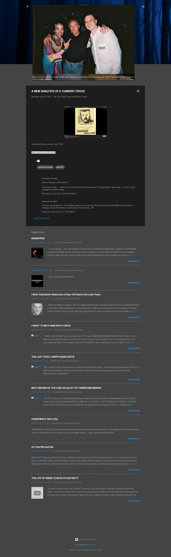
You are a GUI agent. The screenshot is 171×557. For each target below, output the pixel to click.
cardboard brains (45, 167)
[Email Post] (38, 162)
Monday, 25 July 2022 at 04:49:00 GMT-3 (59, 193)
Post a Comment (41, 218)
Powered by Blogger (87, 539)
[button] (138, 92)
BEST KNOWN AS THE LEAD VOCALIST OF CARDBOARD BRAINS (66, 387)
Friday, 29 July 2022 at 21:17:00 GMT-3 (58, 212)
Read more (134, 261)
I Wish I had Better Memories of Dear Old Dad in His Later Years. (66, 294)
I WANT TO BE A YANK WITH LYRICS (51, 325)
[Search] (143, 7)
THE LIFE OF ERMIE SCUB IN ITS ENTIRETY (54, 478)
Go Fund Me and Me (42, 447)
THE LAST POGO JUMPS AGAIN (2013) (52, 356)
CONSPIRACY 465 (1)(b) (44, 419)
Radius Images (91, 545)
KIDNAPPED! (38, 238)
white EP (60, 167)
